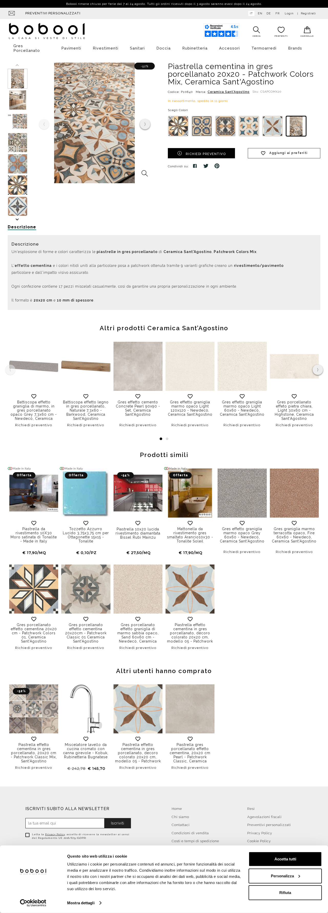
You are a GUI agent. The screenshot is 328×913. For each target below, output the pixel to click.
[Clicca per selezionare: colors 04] (249, 126)
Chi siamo (180, 817)
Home (177, 809)
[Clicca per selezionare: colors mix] (296, 126)
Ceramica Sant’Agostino (229, 92)
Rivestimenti (105, 48)
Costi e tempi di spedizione (195, 841)
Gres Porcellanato (26, 48)
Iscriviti (117, 823)
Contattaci (181, 825)
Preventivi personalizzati (52, 13)
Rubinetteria (195, 48)
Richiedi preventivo (206, 154)
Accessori (229, 48)
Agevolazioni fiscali (264, 817)
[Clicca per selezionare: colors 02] (201, 126)
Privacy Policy (55, 834)
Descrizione (22, 227)
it (251, 13)
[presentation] (145, 124)
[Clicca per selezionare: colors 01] (178, 126)
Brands (295, 48)
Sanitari (137, 48)
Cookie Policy (259, 841)
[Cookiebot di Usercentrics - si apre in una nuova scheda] (33, 903)
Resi (251, 809)
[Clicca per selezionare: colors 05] (272, 126)
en (260, 13)
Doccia (163, 48)
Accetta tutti (285, 859)
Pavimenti (71, 48)
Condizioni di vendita (190, 833)
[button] (161, 438)
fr (277, 13)
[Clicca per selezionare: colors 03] (225, 126)
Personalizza (282, 875)
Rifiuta (285, 892)
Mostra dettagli (81, 903)
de (268, 13)
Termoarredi (263, 48)
